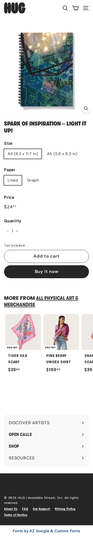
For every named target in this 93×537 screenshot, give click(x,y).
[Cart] (75, 8)
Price (9, 197)
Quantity (12, 220)
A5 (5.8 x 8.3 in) (62, 153)
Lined (13, 180)
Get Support (41, 509)
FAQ (25, 509)
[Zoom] (86, 108)
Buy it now (46, 271)
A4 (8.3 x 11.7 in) (23, 153)
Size (8, 143)
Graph (33, 180)
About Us (10, 509)
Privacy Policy (65, 509)
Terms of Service (15, 515)
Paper (10, 169)
